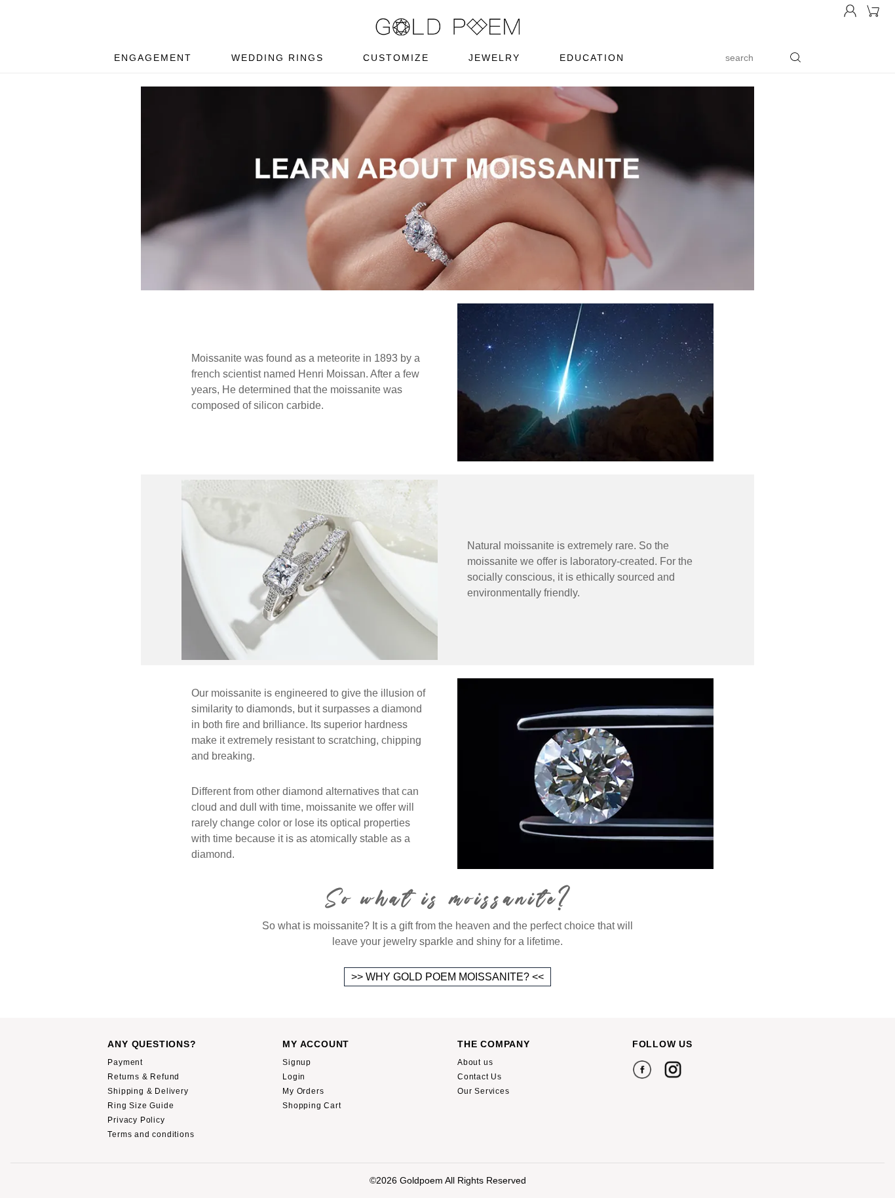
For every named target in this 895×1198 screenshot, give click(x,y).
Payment (125, 1062)
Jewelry (494, 57)
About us (475, 1062)
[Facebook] (642, 1068)
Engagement (153, 57)
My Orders (303, 1091)
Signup (296, 1062)
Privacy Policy (135, 1120)
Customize (396, 57)
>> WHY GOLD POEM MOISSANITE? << (447, 976)
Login (293, 1076)
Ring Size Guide (140, 1105)
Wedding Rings (277, 57)
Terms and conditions (150, 1134)
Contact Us (479, 1076)
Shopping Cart (311, 1105)
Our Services (483, 1091)
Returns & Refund (143, 1076)
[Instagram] (673, 1068)
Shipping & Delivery (147, 1091)
